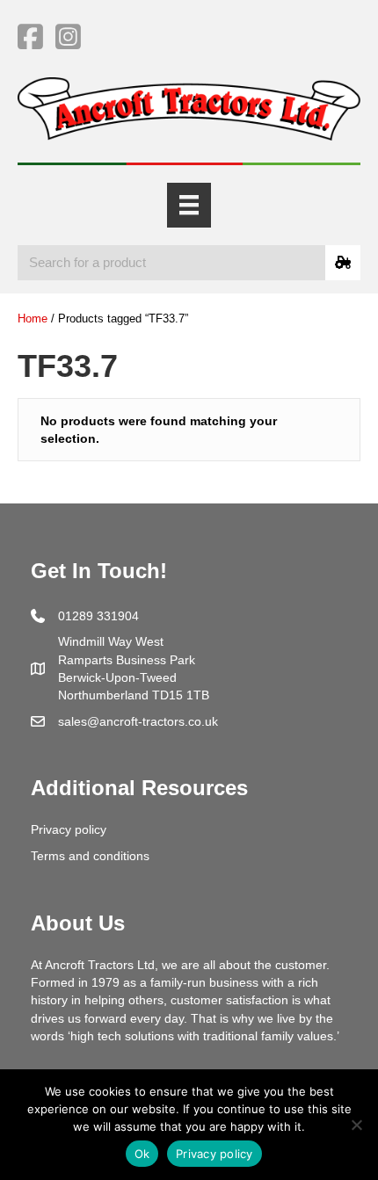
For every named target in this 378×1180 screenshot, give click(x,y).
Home (32, 318)
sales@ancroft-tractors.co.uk (138, 721)
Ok (142, 1154)
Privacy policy (68, 829)
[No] (356, 1124)
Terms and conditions (90, 856)
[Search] (342, 262)
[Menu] (189, 205)
